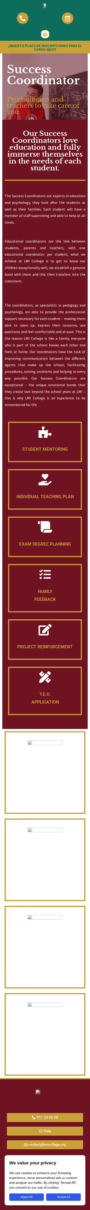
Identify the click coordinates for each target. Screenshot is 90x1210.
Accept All (63, 1197)
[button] (45, 34)
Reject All (27, 1197)
